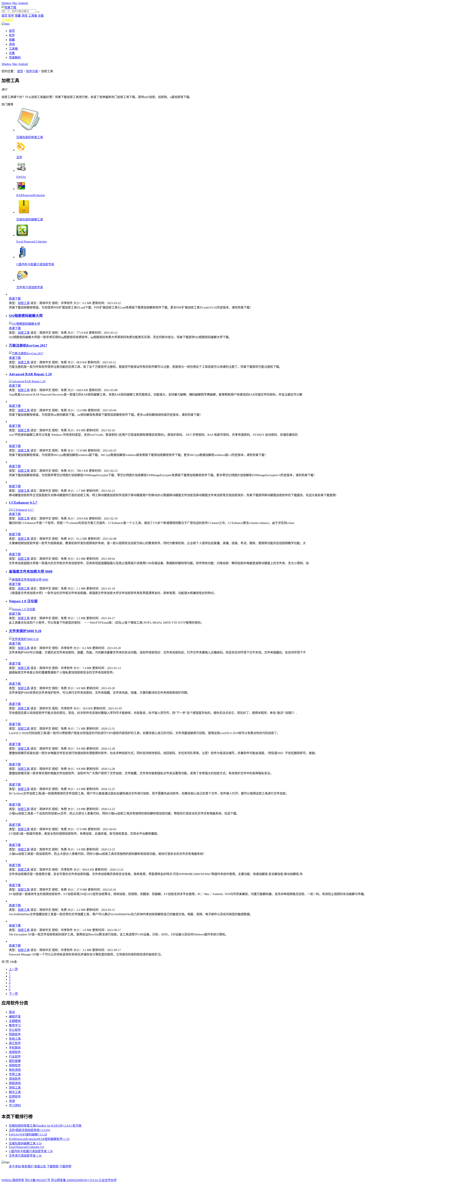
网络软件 (15, 1034)
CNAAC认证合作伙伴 (102, 1180)
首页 (4, 15)
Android (23, 3)
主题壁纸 (15, 1021)
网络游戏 (15, 1083)
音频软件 (15, 1052)
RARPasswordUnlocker (30, 195)
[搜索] (38, 12)
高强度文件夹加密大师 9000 (31, 571)
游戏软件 (15, 1078)
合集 (41, 15)
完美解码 (7, 20)
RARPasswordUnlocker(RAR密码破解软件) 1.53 (39, 1139)
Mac (14, 3)
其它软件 (15, 1043)
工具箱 (32, 15)
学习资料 (15, 1105)
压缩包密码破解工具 (29, 219)
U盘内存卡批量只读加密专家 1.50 (31, 1151)
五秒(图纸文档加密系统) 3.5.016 (29, 1130)
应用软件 (15, 1096)
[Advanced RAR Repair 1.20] (27, 381)
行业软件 (15, 1056)
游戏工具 (15, 1087)
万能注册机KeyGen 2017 (28, 345)
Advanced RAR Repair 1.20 (30, 374)
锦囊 (18, 15)
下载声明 (65, 1166)
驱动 (12, 1012)
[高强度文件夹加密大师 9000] (28, 579)
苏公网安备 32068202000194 (69, 1180)
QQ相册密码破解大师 (26, 316)
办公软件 (15, 1029)
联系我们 (27, 1166)
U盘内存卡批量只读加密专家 (35, 264)
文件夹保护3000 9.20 (25, 631)
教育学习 (15, 1025)
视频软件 (15, 1065)
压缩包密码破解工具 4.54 (25, 1143)
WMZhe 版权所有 (12, 1180)
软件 (11, 15)
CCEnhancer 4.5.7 (23, 502)
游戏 (24, 15)
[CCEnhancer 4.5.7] (21, 509)
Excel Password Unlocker (31, 241)
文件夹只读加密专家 (29, 287)
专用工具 (15, 1074)
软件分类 (32, 71)
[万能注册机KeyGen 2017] (26, 353)
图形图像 (15, 1061)
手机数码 (15, 1047)
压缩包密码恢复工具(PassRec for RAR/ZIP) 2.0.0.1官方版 (45, 1125)
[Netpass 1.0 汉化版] (22, 609)
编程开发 (15, 1016)
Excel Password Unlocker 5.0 (26, 1147)
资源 (12, 1101)
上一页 (13, 969)
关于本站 (15, 1166)
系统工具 (15, 1038)
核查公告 (40, 1166)
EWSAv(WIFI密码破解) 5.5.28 (28, 1134)
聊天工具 (15, 1092)
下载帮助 (53, 1166)
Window (6, 3)
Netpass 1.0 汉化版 (23, 601)
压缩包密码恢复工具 (29, 137)
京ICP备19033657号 (37, 1180)
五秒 (19, 157)
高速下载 (15, 298)
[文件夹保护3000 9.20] (24, 639)
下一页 (13, 993)
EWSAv (21, 176)
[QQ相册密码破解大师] (24, 323)
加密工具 (24, 303)
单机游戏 (15, 1069)
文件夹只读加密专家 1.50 (25, 1155)
